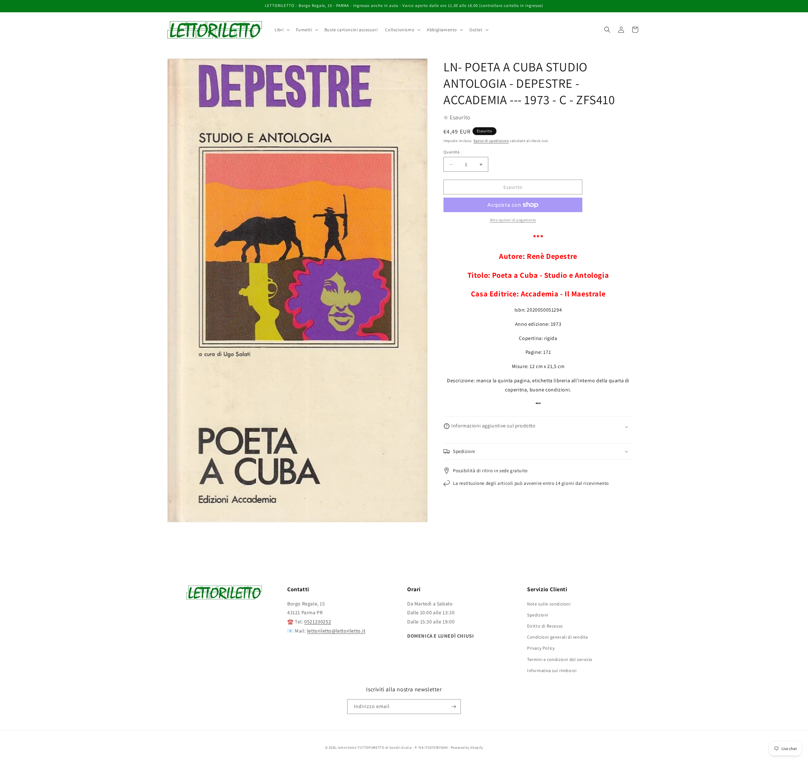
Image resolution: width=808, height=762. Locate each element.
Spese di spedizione (491, 140)
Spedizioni (537, 614)
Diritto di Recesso (545, 626)
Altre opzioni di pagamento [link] (513, 219)
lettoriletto (347, 747)
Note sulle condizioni (549, 603)
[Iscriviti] (453, 706)
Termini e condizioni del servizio (559, 659)
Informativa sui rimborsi (551, 670)
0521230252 (317, 621)
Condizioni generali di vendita (557, 637)
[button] (281, 29)
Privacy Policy (541, 648)
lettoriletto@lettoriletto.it (336, 631)
